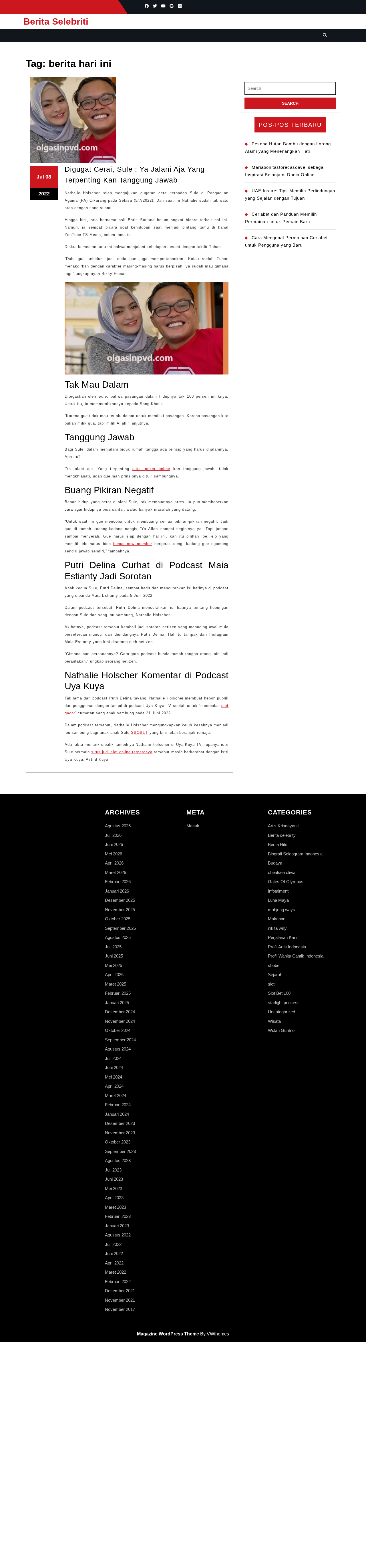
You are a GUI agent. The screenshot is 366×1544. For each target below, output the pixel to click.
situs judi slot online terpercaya (121, 752)
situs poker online (151, 469)
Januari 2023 (117, 1225)
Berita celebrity (282, 835)
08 (48, 177)
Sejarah (275, 974)
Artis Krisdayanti (283, 825)
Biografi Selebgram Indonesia (295, 853)
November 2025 (120, 909)
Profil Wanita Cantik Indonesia (295, 956)
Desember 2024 (120, 1011)
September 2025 (120, 928)
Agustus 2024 (118, 1048)
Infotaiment (278, 891)
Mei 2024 (113, 1077)
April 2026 (114, 863)
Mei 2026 (113, 853)
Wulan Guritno (281, 1030)
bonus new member (132, 544)
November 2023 (120, 1132)
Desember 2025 (120, 900)
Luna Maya (278, 900)
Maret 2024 (115, 1095)
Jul (40, 177)
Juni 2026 (114, 844)
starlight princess (284, 1002)
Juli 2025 (113, 946)
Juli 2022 (113, 1244)
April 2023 (114, 1197)
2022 (44, 194)
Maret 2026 (115, 872)
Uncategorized (281, 1011)
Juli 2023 (113, 1170)
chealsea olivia (281, 872)
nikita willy (277, 928)
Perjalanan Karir (283, 937)
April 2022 (114, 1262)
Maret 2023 (115, 1207)
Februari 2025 (118, 993)
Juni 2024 (114, 1067)
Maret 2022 (115, 1272)
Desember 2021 (120, 1290)
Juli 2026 (113, 835)
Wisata (274, 1021)
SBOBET (139, 732)
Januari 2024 (117, 1114)
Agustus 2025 (118, 937)
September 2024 (120, 1039)
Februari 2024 (118, 1104)
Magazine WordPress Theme (168, 1333)
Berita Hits (277, 844)
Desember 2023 (120, 1123)
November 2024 (120, 1021)
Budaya (275, 863)
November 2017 (120, 1309)
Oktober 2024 (117, 1030)
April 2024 (114, 1086)
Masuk (192, 825)
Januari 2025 (117, 1002)
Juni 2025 (114, 956)
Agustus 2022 (118, 1234)
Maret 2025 (115, 984)
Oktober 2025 (117, 918)
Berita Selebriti (55, 21)
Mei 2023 (113, 1188)
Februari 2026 (118, 881)
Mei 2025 (113, 965)
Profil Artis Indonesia (287, 946)
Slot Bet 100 (279, 993)
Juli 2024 (113, 1058)
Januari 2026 (117, 891)
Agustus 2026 (118, 825)
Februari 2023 (118, 1216)
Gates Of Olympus (285, 881)
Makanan (276, 918)
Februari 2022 (118, 1281)
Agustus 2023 (118, 1160)
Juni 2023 (114, 1179)
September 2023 (120, 1151)
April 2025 (114, 974)
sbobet (274, 965)
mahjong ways (281, 909)
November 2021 (120, 1300)
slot (271, 984)
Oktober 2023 (117, 1141)
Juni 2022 (114, 1253)
